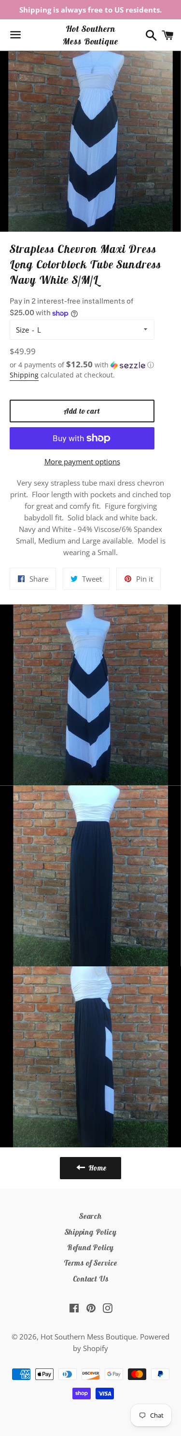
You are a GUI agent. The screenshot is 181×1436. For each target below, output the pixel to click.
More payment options (82, 461)
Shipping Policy (91, 1232)
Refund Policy (90, 1247)
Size (22, 330)
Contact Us (91, 1278)
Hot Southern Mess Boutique (90, 34)
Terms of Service (90, 1263)
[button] (82, 365)
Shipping (24, 374)
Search (90, 1216)
